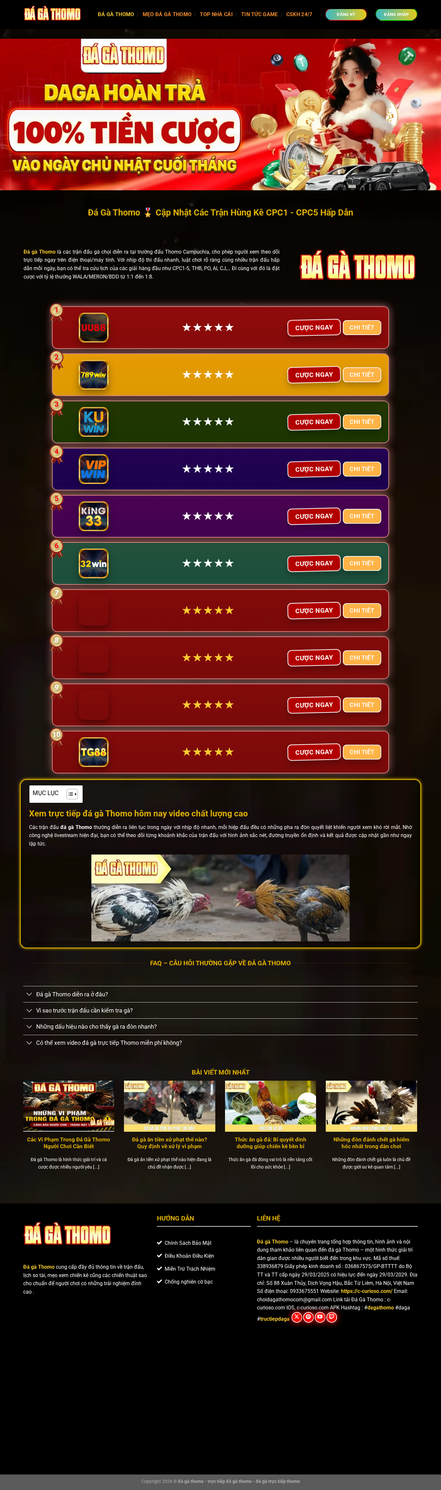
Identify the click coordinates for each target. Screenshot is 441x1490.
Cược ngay (314, 327)
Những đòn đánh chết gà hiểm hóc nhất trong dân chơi (371, 1143)
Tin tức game (259, 14)
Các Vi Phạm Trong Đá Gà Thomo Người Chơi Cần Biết (68, 1143)
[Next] (418, 1133)
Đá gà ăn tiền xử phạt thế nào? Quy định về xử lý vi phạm (169, 1143)
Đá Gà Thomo (116, 14)
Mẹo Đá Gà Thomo (167, 14)
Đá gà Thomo (272, 1242)
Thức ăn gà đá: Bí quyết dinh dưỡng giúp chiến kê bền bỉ (270, 1143)
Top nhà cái (216, 14)
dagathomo (380, 1308)
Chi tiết (362, 327)
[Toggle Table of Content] (69, 794)
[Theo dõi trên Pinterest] (308, 1317)
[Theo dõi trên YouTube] (320, 1317)
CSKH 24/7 (299, 14)
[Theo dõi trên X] (297, 1317)
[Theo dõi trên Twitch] (331, 1317)
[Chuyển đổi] (29, 995)
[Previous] (22, 1133)
